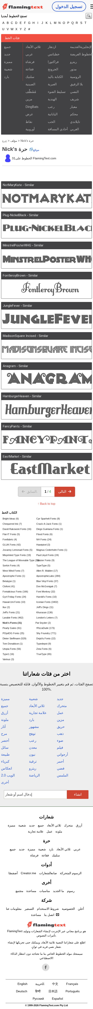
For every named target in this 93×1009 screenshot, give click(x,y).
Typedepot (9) (43, 643)
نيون (32, 754)
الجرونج (53, 69)
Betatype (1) (9, 581)
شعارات (46, 816)
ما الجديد (58, 891)
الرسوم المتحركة (71, 873)
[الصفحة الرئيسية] (22, 6)
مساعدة (31, 891)
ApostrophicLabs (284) (48, 576)
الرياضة (34, 775)
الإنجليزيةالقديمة (80, 47)
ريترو (73, 62)
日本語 (53, 991)
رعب (51, 107)
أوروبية (30, 129)
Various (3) (8, 659)
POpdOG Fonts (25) (13, 633)
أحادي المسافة (57, 129)
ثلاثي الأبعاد (33, 47)
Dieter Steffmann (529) (14, 638)
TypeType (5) (43, 565)
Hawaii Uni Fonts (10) (14, 602)
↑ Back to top (46, 503)
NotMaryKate (12, 185)
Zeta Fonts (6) (43, 649)
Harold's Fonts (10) (46, 596)
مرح (4, 733)
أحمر (60, 761)
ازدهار (52, 47)
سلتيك (30, 77)
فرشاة (30, 62)
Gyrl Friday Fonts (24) (14, 596)
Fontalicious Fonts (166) (15, 591)
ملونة (5, 720)
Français (72, 984)
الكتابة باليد (55, 77)
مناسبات (44, 891)
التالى (62, 491)
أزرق (4, 713)
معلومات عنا (14, 908)
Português (73, 991)
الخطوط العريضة (80, 54)
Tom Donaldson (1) (13, 643)
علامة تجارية (38, 713)
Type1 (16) (8, 654)
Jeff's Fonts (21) (11, 612)
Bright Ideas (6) (11, 518)
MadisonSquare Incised (19, 336)
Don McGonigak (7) (46, 586)
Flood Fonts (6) (44, 534)
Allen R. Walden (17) (47, 570)
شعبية (8, 69)
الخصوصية (68, 908)
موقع (36, 150)
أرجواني (62, 754)
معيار (73, 107)
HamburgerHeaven (16, 396)
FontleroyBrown (14, 275)
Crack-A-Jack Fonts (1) (49, 524)
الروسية (75, 77)
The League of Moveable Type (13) (19, 560)
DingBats (32, 107)
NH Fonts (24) (43, 539)
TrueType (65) (43, 654)
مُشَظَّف (31, 92)
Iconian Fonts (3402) (47, 602)
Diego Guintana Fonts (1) (49, 529)
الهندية (52, 99)
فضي (60, 768)
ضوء (60, 740)
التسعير (29, 908)
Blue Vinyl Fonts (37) (47, 581)
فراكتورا (53, 62)
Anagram (9, 366)
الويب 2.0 (8, 775)
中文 (55, 984)
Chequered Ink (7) (12, 524)
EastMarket (11, 456)
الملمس (62, 775)
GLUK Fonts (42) (12, 544)
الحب (51, 122)
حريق (61, 727)
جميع (7, 47)
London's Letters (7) (47, 617)
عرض (29, 114)
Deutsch (21, 991)
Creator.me (28, 873)
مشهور (34, 727)
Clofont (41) (9, 586)
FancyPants (11, 426)
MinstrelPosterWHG (17, 245)
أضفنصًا (13, 873)
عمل (60, 713)
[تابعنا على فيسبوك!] (45, 967)
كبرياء (5, 761)
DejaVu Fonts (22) (46, 638)
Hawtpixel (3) (43, 544)
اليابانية (53, 114)
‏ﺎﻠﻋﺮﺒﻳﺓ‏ (39, 984)
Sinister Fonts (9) (45, 560)
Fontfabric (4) (10, 539)
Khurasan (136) (44, 612)
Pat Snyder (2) (43, 623)
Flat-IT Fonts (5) (11, 534)
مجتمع (19, 891)
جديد (7, 54)
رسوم (71, 891)
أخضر (5, 740)
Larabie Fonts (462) (13, 617)
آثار (3, 727)
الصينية (30, 84)
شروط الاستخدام (48, 908)
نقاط (29, 122)
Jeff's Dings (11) (44, 607)
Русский (38, 998)
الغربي (74, 129)
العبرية (52, 84)
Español (57, 998)
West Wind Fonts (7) (13, 570)
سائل (4, 747)
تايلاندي (75, 122)
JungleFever (11, 306)
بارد (6, 77)
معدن (33, 747)
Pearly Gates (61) (12, 628)
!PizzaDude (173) (45, 628)
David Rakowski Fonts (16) (17, 529)
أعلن (81, 908)
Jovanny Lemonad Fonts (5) (17, 550)
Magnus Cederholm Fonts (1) (51, 550)
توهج (32, 733)
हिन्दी (37, 991)
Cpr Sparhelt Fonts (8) (48, 518)
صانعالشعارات (48, 873)
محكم (74, 114)
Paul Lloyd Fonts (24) (47, 555)
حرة (4, 140)
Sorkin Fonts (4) (11, 565)
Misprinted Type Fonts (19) (17, 555)
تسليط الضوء (57, 92)
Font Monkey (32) (45, 591)
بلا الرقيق (76, 84)
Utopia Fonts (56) (12, 649)
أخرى (5, 782)
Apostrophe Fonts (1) (14, 576)
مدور (73, 69)
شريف (74, 99)
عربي (29, 54)
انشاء (78, 794)
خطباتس (53, 54)
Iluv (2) (6, 607)
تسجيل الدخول (69, 6)
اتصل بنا (49, 915)
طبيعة (5, 754)
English (22, 984)
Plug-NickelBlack (14, 215)
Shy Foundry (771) (46, 633)
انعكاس (6, 768)
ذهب (60, 733)
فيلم (60, 747)
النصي (74, 92)
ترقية (33, 761)
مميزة (8, 62)
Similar (29, 185)
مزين (29, 99)
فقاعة (30, 69)
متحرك (62, 706)
